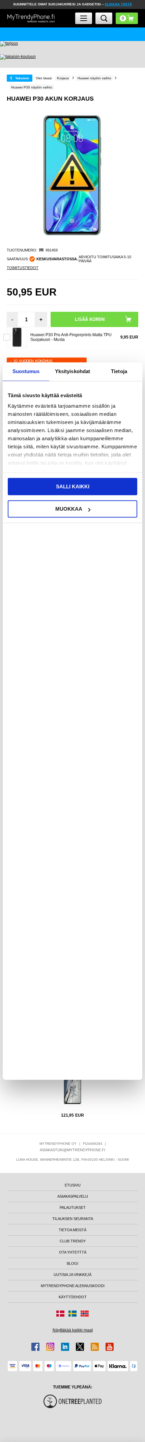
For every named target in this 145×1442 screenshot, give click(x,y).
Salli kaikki (72, 486)
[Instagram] (50, 1347)
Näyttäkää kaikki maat (73, 1330)
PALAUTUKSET (73, 1207)
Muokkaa (68, 509)
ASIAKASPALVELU (72, 1196)
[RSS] (95, 1347)
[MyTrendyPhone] (31, 18)
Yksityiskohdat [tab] (72, 371)
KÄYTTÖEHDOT (73, 1297)
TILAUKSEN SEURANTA (72, 1219)
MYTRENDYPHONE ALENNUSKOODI (73, 1286)
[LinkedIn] (65, 1347)
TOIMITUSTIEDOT (22, 268)
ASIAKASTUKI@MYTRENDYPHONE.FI (72, 1150)
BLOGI (72, 1263)
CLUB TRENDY (73, 1241)
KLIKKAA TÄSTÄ (118, 4)
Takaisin (22, 78)
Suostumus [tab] (26, 371)
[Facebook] (35, 1347)
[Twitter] (80, 1347)
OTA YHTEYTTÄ (72, 1252)
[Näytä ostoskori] (127, 18)
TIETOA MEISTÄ (72, 1230)
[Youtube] (110, 1347)
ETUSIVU (73, 1185)
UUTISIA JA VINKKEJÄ (72, 1275)
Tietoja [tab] (119, 371)
